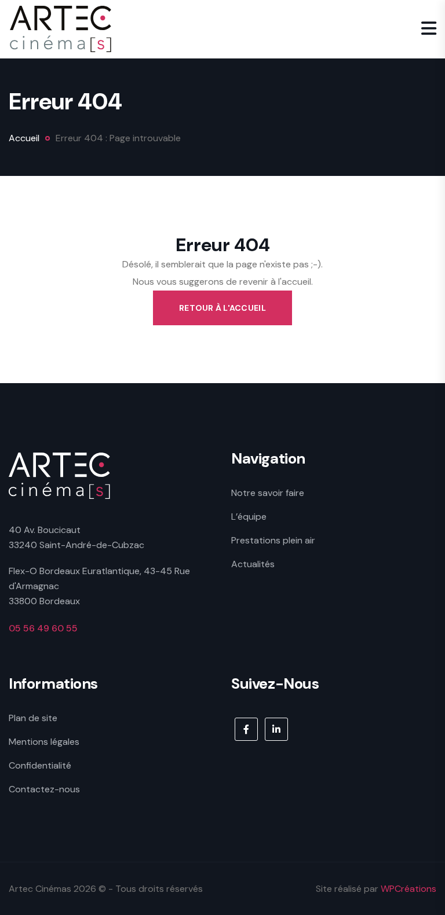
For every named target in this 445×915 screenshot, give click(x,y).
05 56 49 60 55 (43, 628)
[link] (246, 729)
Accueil (24, 138)
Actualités (253, 564)
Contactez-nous (44, 789)
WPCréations (408, 889)
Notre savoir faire (267, 493)
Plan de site (33, 718)
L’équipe (249, 516)
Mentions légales (44, 742)
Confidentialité (40, 765)
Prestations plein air (273, 540)
